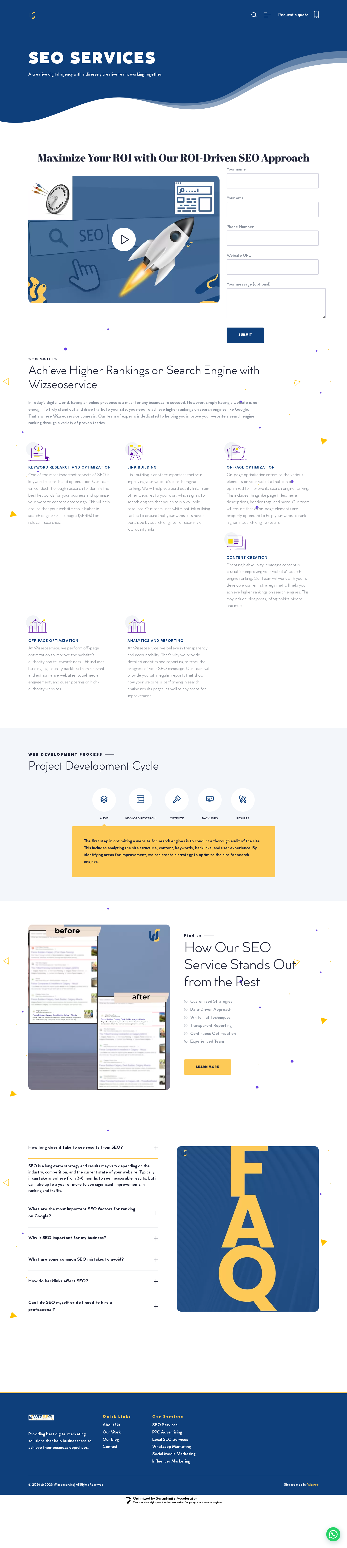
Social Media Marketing (173, 1454)
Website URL (239, 256)
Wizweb (313, 1485)
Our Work (112, 1432)
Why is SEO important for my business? (67, 1238)
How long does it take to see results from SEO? (75, 1147)
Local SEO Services (170, 1440)
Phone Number (240, 227)
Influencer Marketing (171, 1461)
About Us (111, 1425)
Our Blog (111, 1440)
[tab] (93, 1148)
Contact (110, 1447)
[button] (333, 1534)
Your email (236, 198)
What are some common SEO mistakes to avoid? (76, 1259)
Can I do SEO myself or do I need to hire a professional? (70, 1306)
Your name (236, 169)
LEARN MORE (207, 1067)
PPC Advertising (167, 1432)
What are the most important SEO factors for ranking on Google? (81, 1213)
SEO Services (165, 1425)
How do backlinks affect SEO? (58, 1281)
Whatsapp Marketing (171, 1447)
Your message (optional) (249, 284)
